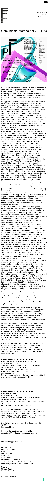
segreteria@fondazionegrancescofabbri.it (27, 375)
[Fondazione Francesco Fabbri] (4, 22)
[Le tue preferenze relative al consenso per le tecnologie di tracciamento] (43, 479)
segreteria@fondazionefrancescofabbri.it (17, 464)
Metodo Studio (7, 469)
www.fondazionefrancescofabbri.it (16, 377)
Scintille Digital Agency (10, 471)
